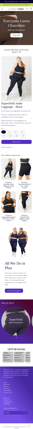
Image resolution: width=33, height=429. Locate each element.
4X (4, 136)
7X (23, 136)
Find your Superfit (13, 291)
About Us (6, 398)
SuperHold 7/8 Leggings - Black (24, 218)
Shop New (16, 35)
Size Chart (7, 384)
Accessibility (7, 390)
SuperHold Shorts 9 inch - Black (24, 185)
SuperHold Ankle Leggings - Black (8, 185)
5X (10, 136)
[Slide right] (20, 337)
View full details (6, 147)
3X (22, 132)
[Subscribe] (27, 413)
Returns (6, 386)
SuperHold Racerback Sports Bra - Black (8, 218)
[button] (2, 9)
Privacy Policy (8, 392)
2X (16, 132)
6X (17, 136)
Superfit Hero (9, 426)
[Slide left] (13, 337)
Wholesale (7, 404)
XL (9, 132)
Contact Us (7, 400)
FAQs (5, 382)
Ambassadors (8, 402)
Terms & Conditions (17, 426)
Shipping (6, 388)
